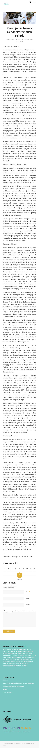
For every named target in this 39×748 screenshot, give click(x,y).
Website (28, 604)
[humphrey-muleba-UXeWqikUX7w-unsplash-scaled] (19, 18)
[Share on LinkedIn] (19, 568)
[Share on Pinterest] (16, 568)
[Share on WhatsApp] (12, 568)
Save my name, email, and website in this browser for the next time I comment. (20, 611)
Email (28, 598)
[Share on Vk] (27, 568)
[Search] (29, 2)
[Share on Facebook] (5, 568)
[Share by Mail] (34, 568)
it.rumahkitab (19, 42)
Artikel (27, 39)
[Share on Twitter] (8, 568)
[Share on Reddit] (30, 568)
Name (28, 592)
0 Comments (19, 39)
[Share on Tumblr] (23, 568)
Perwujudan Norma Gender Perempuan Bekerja (19, 31)
